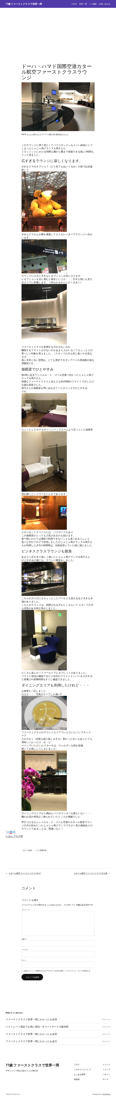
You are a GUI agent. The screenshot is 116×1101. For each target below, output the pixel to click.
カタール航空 (27, 850)
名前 (24, 939)
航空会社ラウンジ (62, 134)
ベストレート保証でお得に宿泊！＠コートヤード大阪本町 (37, 1026)
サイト (24, 960)
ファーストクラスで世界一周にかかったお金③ (31, 1019)
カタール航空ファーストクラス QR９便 (90, 873)
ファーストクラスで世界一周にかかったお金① (31, 1041)
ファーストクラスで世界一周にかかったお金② (31, 1034)
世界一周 (51, 134)
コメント (26, 910)
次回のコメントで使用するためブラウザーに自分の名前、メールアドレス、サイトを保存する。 (58, 971)
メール (25, 949)
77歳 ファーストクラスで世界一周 (24, 3)
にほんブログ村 (14, 836)
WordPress (106, 1094)
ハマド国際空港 (40, 850)
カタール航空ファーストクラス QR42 (25, 873)
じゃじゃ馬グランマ (34, 134)
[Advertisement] (58, 32)
